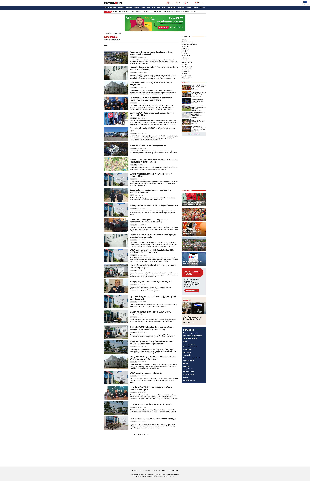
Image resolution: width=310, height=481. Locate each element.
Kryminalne (185, 67)
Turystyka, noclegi (188, 372)
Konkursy (115, 11)
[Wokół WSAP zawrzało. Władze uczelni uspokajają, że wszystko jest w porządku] (116, 240)
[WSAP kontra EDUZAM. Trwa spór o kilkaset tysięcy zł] (116, 423)
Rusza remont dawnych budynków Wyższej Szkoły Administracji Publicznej (151, 53)
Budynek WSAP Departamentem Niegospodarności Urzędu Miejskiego (152, 114)
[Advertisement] (194, 162)
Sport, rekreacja (188, 369)
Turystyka (195, 7)
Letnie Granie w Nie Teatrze (168, 11)
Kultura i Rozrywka (187, 44)
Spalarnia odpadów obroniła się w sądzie (148, 145)
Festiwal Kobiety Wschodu (182, 11)
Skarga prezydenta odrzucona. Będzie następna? (151, 282)
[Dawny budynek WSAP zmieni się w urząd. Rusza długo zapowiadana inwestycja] (116, 73)
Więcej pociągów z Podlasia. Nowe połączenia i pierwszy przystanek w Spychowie (198, 128)
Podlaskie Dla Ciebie (124, 11)
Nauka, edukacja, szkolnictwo (192, 358)
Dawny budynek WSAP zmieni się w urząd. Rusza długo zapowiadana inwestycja (154, 68)
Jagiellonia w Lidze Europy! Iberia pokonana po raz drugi (198, 87)
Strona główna (108, 33)
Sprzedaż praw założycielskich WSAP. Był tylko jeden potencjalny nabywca (153, 266)
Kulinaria (184, 73)
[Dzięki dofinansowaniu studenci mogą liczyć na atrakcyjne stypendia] (116, 195)
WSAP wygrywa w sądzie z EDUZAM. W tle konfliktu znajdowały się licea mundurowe (152, 251)
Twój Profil (175, 470)
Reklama (186, 363)
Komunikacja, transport (190, 347)
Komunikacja (201, 2)
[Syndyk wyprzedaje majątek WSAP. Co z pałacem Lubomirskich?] (116, 179)
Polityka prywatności (136, 474)
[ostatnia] (148, 434)
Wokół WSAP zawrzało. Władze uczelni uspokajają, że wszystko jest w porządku (153, 236)
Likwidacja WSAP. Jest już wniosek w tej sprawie (150, 404)
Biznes (158, 7)
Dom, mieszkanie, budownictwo (192, 336)
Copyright (155, 474)
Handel (185, 341)
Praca (153, 7)
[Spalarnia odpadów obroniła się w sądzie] (116, 149)
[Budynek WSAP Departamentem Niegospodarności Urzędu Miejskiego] (116, 118)
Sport (148, 7)
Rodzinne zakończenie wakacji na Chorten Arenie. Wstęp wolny (198, 107)
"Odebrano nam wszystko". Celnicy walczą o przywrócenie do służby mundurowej (149, 220)
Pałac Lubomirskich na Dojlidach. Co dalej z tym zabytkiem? (151, 83)
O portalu (135, 470)
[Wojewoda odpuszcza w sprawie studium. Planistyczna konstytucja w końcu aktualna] (116, 164)
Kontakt (158, 470)
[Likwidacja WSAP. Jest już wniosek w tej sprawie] (116, 408)
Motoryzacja (181, 7)
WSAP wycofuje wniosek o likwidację (146, 373)
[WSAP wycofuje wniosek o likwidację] (116, 377)
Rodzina (184, 60)
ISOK (169, 470)
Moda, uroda (187, 352)
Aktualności (133, 57)
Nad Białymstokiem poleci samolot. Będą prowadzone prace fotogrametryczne (198, 114)
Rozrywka (186, 366)
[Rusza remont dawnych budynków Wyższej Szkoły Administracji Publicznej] (116, 57)
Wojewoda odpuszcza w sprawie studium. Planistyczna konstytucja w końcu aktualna (154, 160)
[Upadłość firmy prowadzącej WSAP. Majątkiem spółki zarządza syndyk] (116, 301)
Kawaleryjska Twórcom (155, 11)
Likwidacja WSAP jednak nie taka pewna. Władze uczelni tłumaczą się (151, 388)
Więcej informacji (188, 322)
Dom (183, 64)
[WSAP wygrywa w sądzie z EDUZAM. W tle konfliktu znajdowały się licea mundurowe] (116, 255)
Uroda (183, 58)
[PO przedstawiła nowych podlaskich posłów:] (116, 103)
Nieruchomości (172, 7)
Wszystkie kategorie (189, 380)
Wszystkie (184, 39)
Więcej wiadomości (192, 134)
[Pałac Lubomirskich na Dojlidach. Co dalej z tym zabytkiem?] (116, 88)
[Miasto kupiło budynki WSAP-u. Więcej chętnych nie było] (116, 134)
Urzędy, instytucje (188, 374)
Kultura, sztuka (187, 349)
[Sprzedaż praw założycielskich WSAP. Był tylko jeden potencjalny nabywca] (116, 271)
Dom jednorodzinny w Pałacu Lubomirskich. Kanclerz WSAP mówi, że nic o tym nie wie (153, 358)
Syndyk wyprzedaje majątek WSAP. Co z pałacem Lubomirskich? (151, 175)
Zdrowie (188, 7)
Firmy (180, 2)
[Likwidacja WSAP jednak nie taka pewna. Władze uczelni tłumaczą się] (116, 393)
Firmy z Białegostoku (110, 7)
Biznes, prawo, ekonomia (190, 333)
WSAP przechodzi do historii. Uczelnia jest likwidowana (154, 205)
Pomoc (164, 470)
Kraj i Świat (185, 76)
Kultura (143, 7)
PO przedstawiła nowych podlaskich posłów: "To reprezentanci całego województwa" (151, 99)
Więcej (202, 7)
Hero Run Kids (193, 11)
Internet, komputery (189, 344)
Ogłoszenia (190, 2)
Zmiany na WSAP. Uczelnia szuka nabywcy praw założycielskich (150, 313)
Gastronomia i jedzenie (190, 338)
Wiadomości (121, 7)
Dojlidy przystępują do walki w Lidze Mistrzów (197, 100)
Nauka (164, 7)
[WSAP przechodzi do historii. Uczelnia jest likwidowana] (116, 210)
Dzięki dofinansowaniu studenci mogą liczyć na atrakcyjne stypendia (150, 191)
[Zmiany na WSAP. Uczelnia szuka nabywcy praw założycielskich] (116, 316)
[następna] (146, 434)
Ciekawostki (185, 78)
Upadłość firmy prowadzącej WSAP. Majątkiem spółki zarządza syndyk (153, 297)
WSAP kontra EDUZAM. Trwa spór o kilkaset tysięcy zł (153, 419)
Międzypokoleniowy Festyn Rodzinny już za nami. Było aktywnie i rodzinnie (198, 93)
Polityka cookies (147, 474)
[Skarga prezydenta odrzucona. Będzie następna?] (116, 286)
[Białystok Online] (113, 3)
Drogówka (184, 69)
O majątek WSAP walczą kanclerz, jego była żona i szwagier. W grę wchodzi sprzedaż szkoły (151, 328)
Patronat (147, 470)
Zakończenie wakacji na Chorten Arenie (139, 11)
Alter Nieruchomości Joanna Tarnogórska (192, 318)
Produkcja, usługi (188, 360)
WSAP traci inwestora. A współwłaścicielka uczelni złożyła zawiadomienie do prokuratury (152, 342)
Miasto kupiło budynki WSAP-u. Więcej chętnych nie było (152, 129)
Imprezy (171, 2)
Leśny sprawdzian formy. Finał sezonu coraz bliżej (198, 121)
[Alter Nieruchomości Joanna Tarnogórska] (194, 308)
